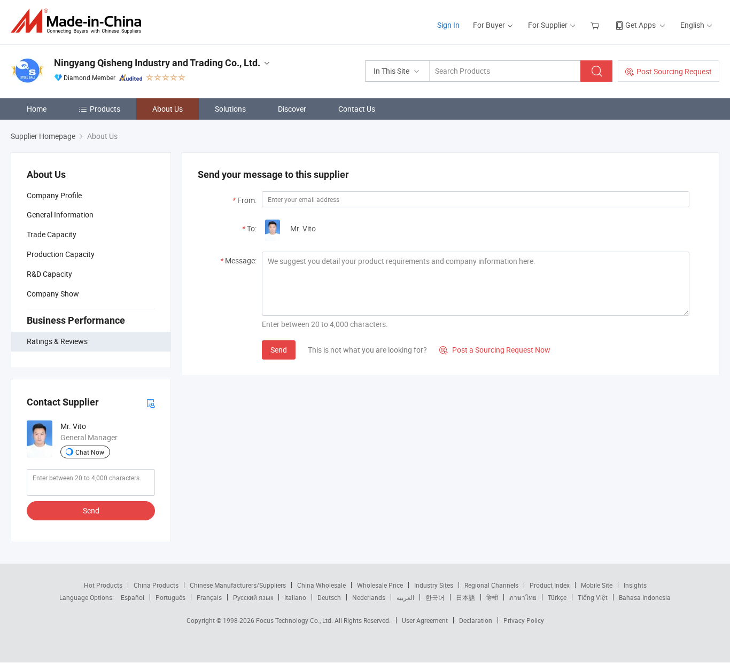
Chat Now (89, 452)
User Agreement (425, 620)
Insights (635, 585)
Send (91, 510)
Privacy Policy (523, 620)
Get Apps (640, 25)
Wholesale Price (380, 585)
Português (170, 597)
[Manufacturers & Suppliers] (79, 21)
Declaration (475, 620)
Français (209, 597)
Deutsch (329, 597)
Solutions (230, 109)
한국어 (435, 597)
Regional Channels (491, 585)
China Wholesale (321, 585)
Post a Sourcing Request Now (494, 350)
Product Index (550, 585)
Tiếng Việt (593, 597)
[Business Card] (150, 402)
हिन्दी (492, 597)
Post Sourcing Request (674, 71)
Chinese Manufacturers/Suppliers (238, 585)
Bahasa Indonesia (645, 597)
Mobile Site (596, 585)
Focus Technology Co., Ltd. (295, 620)
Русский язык (253, 597)
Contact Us (356, 109)
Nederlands (368, 597)
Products (105, 109)
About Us (167, 109)
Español (132, 597)
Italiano (295, 597)
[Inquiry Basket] (596, 25)
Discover (292, 109)
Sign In (448, 25)
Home (36, 109)
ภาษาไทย (523, 597)
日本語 (465, 597)
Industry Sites (433, 585)
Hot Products (103, 585)
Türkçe (557, 597)
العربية (405, 597)
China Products (156, 585)
